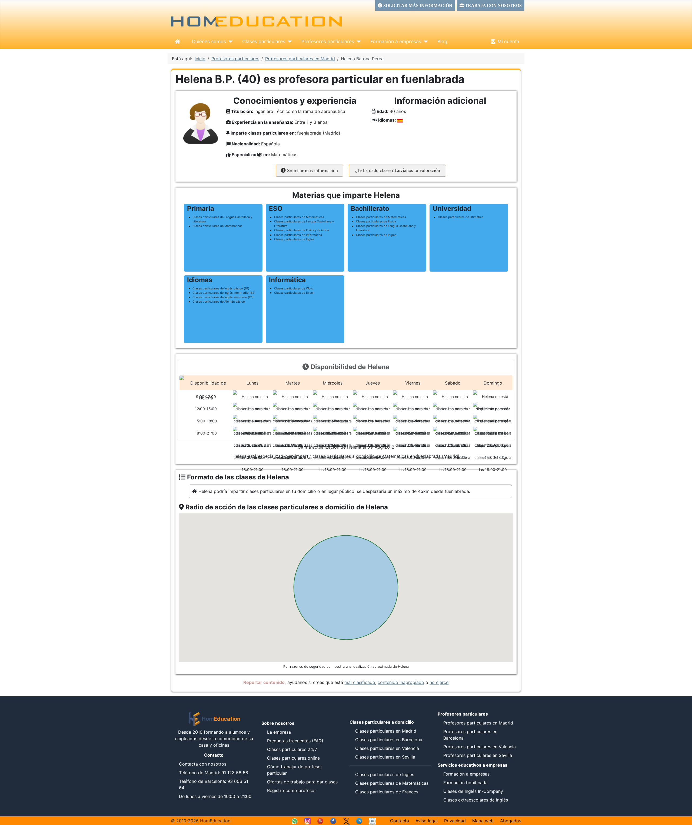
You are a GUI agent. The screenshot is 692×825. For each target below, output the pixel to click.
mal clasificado (359, 682)
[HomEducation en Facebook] (333, 820)
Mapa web (483, 820)
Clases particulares (263, 41)
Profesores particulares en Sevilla (477, 755)
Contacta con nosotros (202, 764)
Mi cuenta (508, 41)
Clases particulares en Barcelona (388, 739)
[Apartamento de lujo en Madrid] (372, 820)
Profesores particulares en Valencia (479, 746)
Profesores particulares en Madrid (478, 723)
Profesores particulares (327, 41)
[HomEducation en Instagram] (307, 820)
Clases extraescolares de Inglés (475, 800)
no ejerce (439, 682)
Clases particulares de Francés (386, 791)
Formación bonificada (465, 782)
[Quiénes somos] (229, 41)
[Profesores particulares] (357, 41)
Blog (442, 41)
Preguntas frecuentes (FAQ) (295, 740)
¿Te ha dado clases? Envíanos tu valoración (397, 170)
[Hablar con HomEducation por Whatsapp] (294, 820)
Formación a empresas (395, 41)
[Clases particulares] (288, 41)
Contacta (399, 820)
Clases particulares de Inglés (384, 774)
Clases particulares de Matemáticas (391, 783)
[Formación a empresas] (424, 41)
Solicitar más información (312, 170)
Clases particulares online (293, 758)
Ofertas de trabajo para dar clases (302, 781)
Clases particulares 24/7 (292, 749)
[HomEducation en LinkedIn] (359, 820)
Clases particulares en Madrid (385, 731)
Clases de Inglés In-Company (473, 791)
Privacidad (455, 820)
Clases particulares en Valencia (387, 748)
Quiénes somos (209, 41)
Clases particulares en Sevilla (385, 757)
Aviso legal (426, 820)
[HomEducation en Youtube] (320, 820)
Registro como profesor (291, 790)
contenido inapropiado (401, 682)
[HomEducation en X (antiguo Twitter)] (346, 820)
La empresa (279, 732)
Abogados (510, 820)
